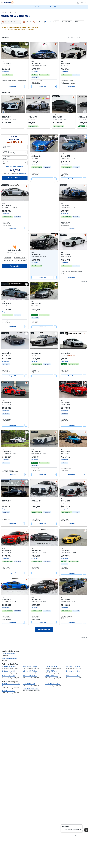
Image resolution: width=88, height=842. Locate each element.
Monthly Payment (7, 146)
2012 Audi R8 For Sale (51, 676)
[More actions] (25, 86)
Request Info (12, 86)
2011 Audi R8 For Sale (73, 666)
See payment (5, 71)
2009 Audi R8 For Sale (73, 671)
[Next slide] (84, 112)
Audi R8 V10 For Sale (8, 691)
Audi (11, 12)
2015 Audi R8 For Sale (51, 666)
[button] (78, 3)
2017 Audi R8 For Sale (30, 676)
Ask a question (14, 266)
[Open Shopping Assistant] (86, 830)
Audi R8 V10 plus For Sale (31, 689)
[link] (35, 77)
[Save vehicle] (26, 44)
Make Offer (13, 474)
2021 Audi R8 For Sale (8, 676)
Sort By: (70, 38)
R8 (15, 12)
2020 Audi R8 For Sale (30, 666)
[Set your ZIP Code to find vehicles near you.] (30, 16)
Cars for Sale (4, 12)
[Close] (80, 826)
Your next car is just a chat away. (44, 7)
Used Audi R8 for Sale (8, 653)
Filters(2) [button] (29, 22)
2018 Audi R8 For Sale (30, 671)
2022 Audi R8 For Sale (8, 671)
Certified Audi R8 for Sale (9, 658)
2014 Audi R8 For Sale (51, 671)
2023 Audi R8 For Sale (8, 666)
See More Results (44, 629)
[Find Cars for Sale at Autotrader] (9, 2)
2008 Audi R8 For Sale (73, 676)
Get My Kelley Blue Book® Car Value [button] (14, 166)
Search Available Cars (14, 178)
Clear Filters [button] (48, 22)
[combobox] (11, 22)
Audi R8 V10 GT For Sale (52, 684)
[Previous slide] (3, 112)
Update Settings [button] (22, 173)
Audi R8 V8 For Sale (29, 684)
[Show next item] (55, 241)
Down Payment (6, 156)
